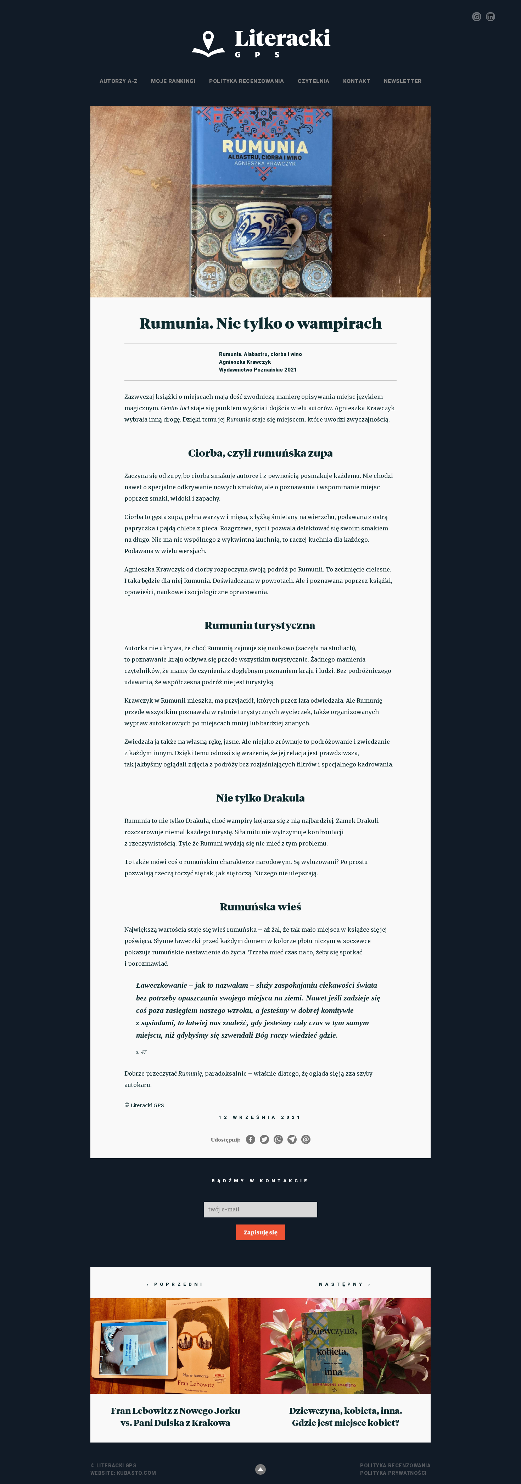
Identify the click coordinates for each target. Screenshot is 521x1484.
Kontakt (356, 81)
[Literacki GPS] (260, 43)
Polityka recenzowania (246, 81)
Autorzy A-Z (119, 81)
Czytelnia (314, 81)
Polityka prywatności (393, 1473)
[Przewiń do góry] (260, 1469)
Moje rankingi (173, 81)
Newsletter (403, 81)
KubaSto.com (136, 1473)
